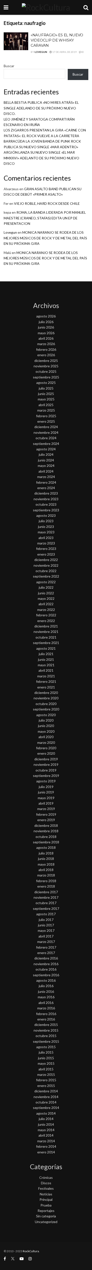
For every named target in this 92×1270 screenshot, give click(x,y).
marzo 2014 (46, 1141)
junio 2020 (46, 726)
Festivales (46, 1188)
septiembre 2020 (46, 709)
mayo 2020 (46, 731)
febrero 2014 (46, 1146)
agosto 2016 (46, 980)
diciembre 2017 (46, 892)
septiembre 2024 (46, 443)
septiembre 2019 (46, 775)
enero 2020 (46, 753)
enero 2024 (46, 488)
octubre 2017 (46, 903)
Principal (46, 1199)
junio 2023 (46, 526)
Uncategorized (46, 1222)
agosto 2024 (46, 449)
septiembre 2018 (46, 842)
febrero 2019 (46, 814)
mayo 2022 (46, 598)
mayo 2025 (46, 399)
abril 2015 (46, 1069)
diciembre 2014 (46, 1091)
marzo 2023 (46, 543)
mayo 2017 (46, 930)
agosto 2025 (46, 382)
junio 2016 (46, 991)
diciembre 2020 (46, 692)
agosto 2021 (46, 648)
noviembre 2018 (46, 831)
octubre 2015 (46, 1036)
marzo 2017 (46, 941)
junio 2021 (46, 659)
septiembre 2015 (46, 1041)
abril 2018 (46, 870)
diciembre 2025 (46, 360)
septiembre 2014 (46, 1107)
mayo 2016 (46, 997)
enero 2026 (46, 355)
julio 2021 (46, 654)
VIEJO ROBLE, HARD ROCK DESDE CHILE (47, 203)
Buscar (9, 66)
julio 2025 (46, 388)
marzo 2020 (46, 742)
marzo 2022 (46, 609)
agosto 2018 (46, 847)
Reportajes (46, 1210)
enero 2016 (46, 1019)
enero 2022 (46, 621)
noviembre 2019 (46, 764)
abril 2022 (46, 604)
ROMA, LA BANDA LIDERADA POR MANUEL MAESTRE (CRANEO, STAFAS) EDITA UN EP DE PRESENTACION (45, 218)
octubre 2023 (46, 504)
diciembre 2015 (46, 1024)
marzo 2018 (46, 875)
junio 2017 (46, 925)
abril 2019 (46, 803)
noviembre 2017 (46, 897)
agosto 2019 (46, 781)
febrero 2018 (46, 881)
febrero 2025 (46, 416)
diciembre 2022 (46, 560)
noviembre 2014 (46, 1097)
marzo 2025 (46, 410)
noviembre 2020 (46, 698)
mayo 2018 (46, 864)
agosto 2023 (46, 515)
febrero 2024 (46, 482)
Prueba (46, 1205)
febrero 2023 (46, 548)
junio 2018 (46, 858)
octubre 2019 (46, 770)
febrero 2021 (46, 681)
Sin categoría (46, 1216)
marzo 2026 (46, 344)
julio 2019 (46, 787)
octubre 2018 (46, 836)
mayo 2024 (46, 465)
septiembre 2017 (46, 908)
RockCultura (31, 1251)
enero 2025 (46, 421)
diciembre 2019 (46, 759)
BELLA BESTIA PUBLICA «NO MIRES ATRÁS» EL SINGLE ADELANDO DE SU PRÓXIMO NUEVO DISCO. (41, 108)
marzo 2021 (46, 676)
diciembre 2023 (46, 493)
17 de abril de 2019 (64, 51)
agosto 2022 (46, 582)
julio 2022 (46, 587)
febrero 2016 (46, 1014)
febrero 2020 (46, 748)
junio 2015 (46, 1058)
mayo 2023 (46, 532)
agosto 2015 (46, 1047)
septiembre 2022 (46, 576)
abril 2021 (46, 670)
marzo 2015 (46, 1074)
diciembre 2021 (46, 626)
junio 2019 (46, 792)
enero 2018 (46, 886)
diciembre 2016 (46, 958)
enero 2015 (46, 1085)
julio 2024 (46, 454)
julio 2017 (46, 919)
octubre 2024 (46, 438)
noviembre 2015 (46, 1030)
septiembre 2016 (46, 975)
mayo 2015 (46, 1063)
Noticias (46, 1194)
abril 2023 (46, 538)
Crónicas (46, 1177)
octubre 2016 (46, 969)
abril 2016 (46, 1002)
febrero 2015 (46, 1080)
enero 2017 (46, 953)
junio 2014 (46, 1124)
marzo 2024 (46, 477)
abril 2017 (46, 936)
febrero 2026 (46, 349)
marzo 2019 (46, 809)
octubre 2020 (46, 704)
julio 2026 (46, 322)
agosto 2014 (46, 1113)
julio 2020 (46, 720)
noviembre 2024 (46, 432)
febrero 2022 (46, 615)
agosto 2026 (46, 316)
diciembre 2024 (46, 427)
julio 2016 (46, 986)
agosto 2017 (46, 914)
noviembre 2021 (46, 631)
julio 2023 (46, 521)
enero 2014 (46, 1152)
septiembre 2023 (46, 510)
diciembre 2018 (46, 825)
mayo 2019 (46, 798)
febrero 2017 (46, 947)
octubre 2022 (46, 571)
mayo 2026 (46, 333)
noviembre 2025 (46, 366)
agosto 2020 (46, 715)
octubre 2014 (46, 1102)
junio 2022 (46, 593)
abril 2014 (46, 1135)
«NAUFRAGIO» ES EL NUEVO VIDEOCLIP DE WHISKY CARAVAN (57, 40)
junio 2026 (46, 327)
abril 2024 (46, 471)
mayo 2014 (46, 1130)
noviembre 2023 (46, 499)
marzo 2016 (46, 1008)
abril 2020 (46, 737)
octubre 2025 (46, 371)
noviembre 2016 (46, 964)
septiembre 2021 (46, 643)
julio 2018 (46, 853)
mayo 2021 (46, 665)
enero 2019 (46, 820)
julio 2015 (46, 1052)
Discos (46, 1183)
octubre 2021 (46, 637)
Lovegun (41, 51)
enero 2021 (46, 687)
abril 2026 (46, 338)
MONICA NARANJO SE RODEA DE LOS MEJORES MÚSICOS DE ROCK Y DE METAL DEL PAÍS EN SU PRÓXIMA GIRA (45, 238)
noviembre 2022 (46, 565)
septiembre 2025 (46, 377)
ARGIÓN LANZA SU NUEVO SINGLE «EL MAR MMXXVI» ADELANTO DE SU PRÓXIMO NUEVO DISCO (41, 158)
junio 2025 (46, 394)
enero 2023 (46, 554)
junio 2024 (46, 460)
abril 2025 (46, 405)
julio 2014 (46, 1119)
